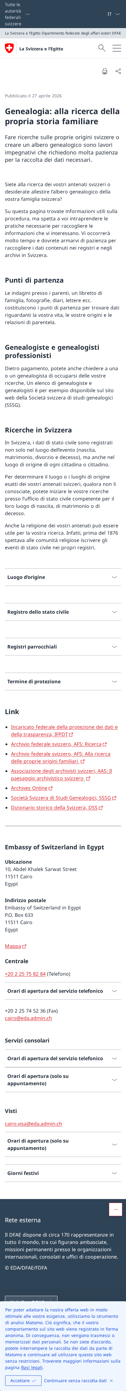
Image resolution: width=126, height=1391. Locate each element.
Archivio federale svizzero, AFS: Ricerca (56, 744)
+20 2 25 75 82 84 (25, 973)
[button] (115, 1209)
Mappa (13, 946)
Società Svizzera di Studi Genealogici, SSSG (61, 797)
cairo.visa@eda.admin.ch (33, 1123)
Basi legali (32, 1367)
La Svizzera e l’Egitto (41, 49)
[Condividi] (118, 71)
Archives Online (29, 788)
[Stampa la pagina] (104, 71)
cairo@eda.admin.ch (28, 1018)
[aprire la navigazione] (117, 48)
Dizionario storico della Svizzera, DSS (54, 807)
